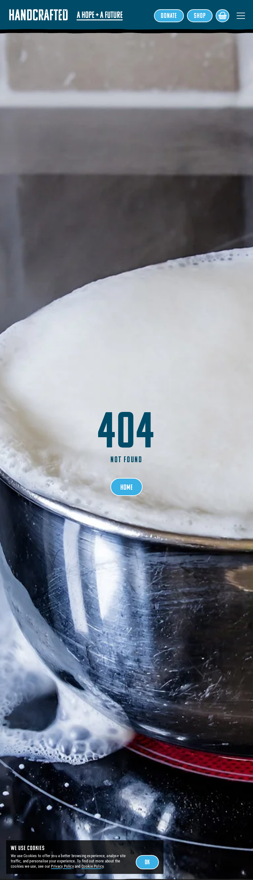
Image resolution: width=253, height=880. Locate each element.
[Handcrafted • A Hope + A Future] (66, 14)
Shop (200, 16)
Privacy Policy (62, 866)
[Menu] (240, 15)
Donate (169, 16)
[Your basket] (222, 15)
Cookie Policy (92, 866)
